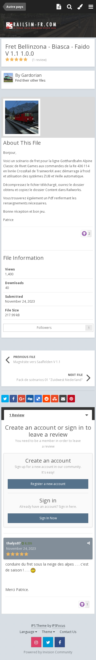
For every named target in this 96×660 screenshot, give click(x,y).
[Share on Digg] (30, 398)
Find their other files (30, 80)
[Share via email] (63, 398)
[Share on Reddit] (46, 398)
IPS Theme (39, 625)
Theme (47, 632)
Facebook (60, 642)
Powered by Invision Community (48, 652)
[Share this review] (88, 543)
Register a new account (48, 484)
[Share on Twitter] (5, 398)
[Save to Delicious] (38, 398)
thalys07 (13, 543)
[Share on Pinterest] (71, 398)
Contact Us (68, 632)
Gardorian (31, 75)
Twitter (48, 642)
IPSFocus (58, 625)
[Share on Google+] (21, 398)
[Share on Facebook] (13, 398)
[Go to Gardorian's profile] (8, 77)
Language (27, 632)
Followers (44, 327)
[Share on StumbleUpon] (54, 398)
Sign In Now (48, 518)
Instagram (36, 642)
